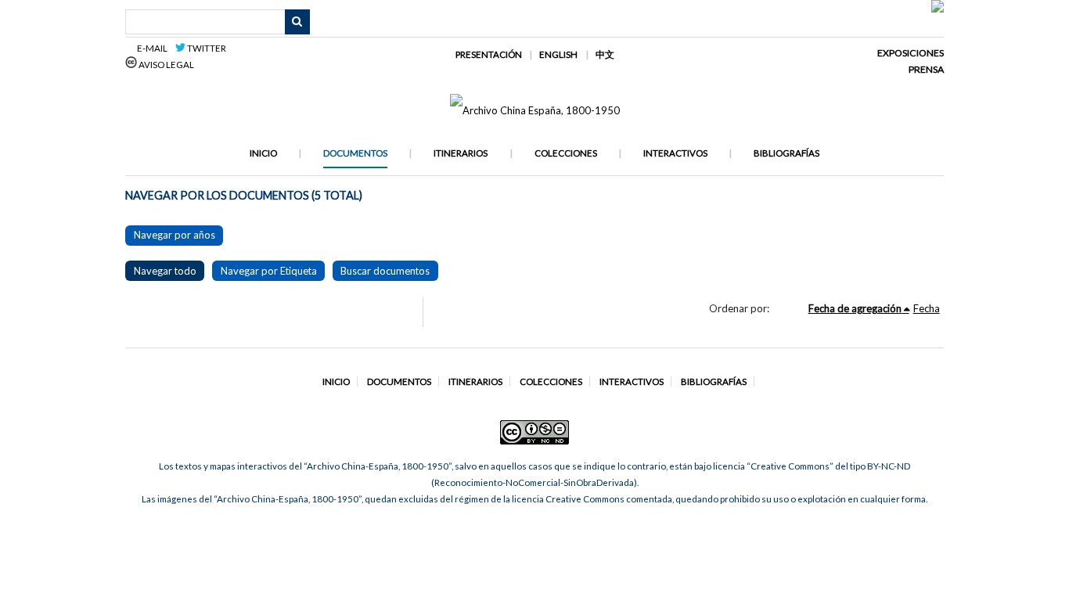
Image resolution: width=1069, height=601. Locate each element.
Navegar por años (174, 235)
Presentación (488, 54)
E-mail (154, 48)
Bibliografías (786, 153)
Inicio (263, 153)
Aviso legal (165, 64)
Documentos (355, 153)
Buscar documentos (385, 271)
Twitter (205, 48)
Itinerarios (461, 153)
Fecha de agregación (855, 308)
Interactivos (675, 153)
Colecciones (565, 153)
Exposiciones (910, 53)
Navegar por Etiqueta (269, 271)
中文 (605, 54)
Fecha (926, 308)
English (558, 54)
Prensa (926, 69)
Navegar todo (165, 271)
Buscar (297, 21)
